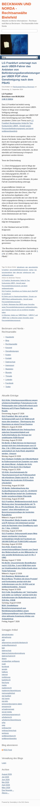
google (4, 669)
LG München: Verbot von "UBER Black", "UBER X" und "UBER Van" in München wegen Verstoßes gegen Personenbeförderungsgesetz (20, 317)
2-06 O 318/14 (7, 99)
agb (3, 640)
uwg (33, 272)
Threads (8, 376)
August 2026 (7, 774)
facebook (5, 667)
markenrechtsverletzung (11, 691)
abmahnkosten (7, 635)
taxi (35, 270)
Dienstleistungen (12, 351)
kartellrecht (6, 680)
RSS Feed (8, 750)
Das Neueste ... (8, 790)
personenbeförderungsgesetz (19, 270)
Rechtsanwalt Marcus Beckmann (23, 87)
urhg (3, 722)
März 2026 (6, 788)
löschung (5, 683)
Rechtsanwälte (11, 344)
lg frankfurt (5, 270)
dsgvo (4, 659)
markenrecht (7, 688)
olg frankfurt (6, 696)
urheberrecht (7, 717)
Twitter (8, 387)
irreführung (6, 677)
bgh (3, 648)
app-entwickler (33, 267)
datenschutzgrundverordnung (13, 653)
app (26, 267)
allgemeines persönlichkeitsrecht (15, 643)
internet (5, 675)
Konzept (8, 348)
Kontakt (8, 358)
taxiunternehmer (7, 272)
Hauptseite (9, 337)
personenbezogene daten (12, 704)
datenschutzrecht (8, 656)
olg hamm (6, 699)
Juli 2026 (5, 777)
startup (31, 270)
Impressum (9, 365)
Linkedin (8, 380)
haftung (5, 672)
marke (4, 685)
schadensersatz (8, 709)
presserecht (6, 706)
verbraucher (6, 728)
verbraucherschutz (9, 730)
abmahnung (20, 267)
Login (4, 763)
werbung (5, 733)
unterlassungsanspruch (11, 714)
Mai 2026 (5, 782)
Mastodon (9, 369)
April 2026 (6, 785)
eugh (4, 664)
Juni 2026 (6, 780)
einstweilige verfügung (11, 661)
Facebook (9, 383)
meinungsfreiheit (8, 693)
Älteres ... (5, 793)
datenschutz (6, 651)
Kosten (8, 355)
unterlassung (27, 272)
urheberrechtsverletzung (11, 720)
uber (14, 272)
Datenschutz (10, 362)
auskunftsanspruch (9, 645)
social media (7, 712)
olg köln (5, 701)
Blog (7, 340)
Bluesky (8, 372)
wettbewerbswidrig (7, 275)
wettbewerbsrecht (9, 736)
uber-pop (19, 272)
